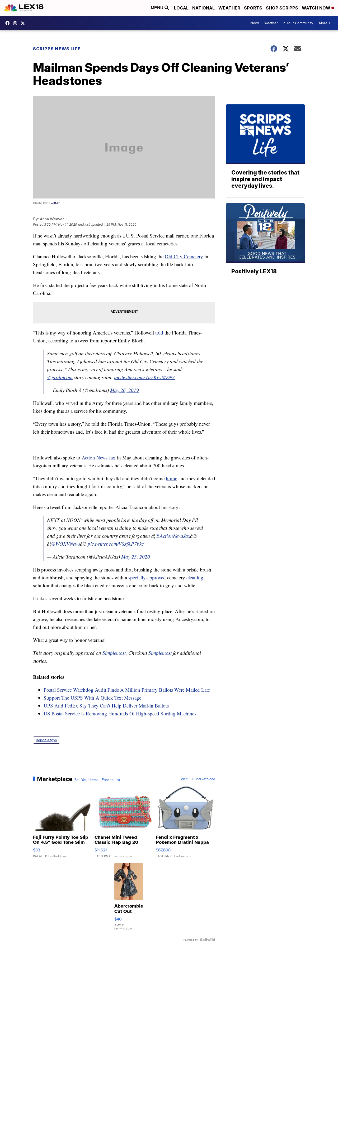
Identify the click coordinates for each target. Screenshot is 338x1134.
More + (324, 23)
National (203, 8)
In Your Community (298, 23)
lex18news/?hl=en (16, 23)
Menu (158, 8)
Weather (229, 8)
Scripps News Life (57, 48)
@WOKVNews (65, 543)
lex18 (8, 23)
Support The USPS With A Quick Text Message (92, 697)
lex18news (24, 23)
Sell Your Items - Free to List (97, 780)
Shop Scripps (282, 8)
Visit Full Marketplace (198, 779)
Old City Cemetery (184, 256)
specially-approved (147, 577)
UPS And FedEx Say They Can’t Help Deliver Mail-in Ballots (106, 705)
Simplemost (114, 653)
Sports (253, 8)
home (171, 478)
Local (181, 8)
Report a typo (46, 740)
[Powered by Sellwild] (207, 940)
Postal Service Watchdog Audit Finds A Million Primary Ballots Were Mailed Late (127, 689)
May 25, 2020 (135, 556)
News (255, 23)
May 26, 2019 (124, 390)
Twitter (54, 203)
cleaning (194, 577)
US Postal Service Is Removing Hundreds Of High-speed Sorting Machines (120, 713)
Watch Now (316, 8)
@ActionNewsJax (172, 535)
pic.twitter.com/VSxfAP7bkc (116, 543)
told (159, 332)
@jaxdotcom (60, 377)
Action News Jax (98, 457)
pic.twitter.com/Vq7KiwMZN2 (144, 377)
